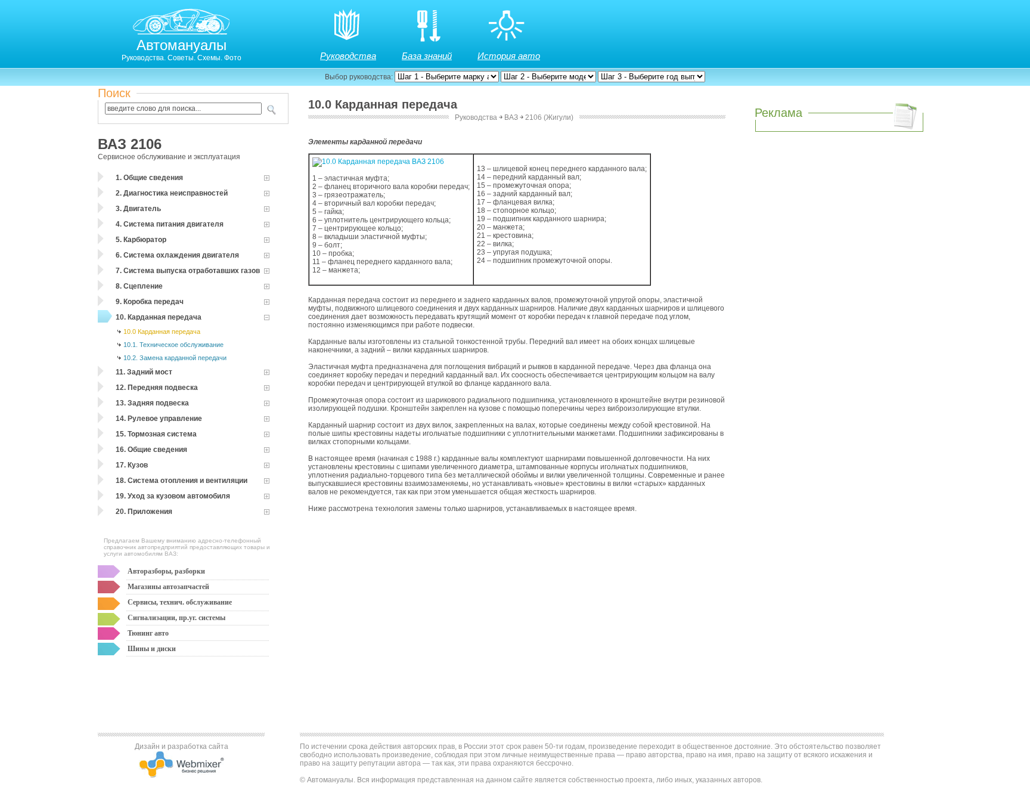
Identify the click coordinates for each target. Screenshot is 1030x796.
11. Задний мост (144, 372)
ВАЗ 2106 (130, 144)
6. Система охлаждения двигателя (177, 255)
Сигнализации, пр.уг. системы (176, 618)
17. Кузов (132, 465)
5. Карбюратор (141, 240)
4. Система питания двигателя (170, 224)
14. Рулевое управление (159, 418)
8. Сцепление (139, 286)
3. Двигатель (138, 209)
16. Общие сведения (151, 449)
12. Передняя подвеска (157, 387)
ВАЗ (511, 117)
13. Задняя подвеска (152, 403)
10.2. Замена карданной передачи (175, 357)
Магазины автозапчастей (168, 587)
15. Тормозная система (156, 434)
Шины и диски (152, 649)
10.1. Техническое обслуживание (173, 344)
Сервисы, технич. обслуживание (180, 602)
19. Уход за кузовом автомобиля (173, 496)
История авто (508, 56)
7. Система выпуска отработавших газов (188, 271)
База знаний (427, 56)
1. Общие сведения (149, 178)
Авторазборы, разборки (166, 571)
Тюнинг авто (148, 633)
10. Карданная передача (158, 317)
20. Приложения (144, 511)
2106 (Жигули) (549, 117)
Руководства (348, 56)
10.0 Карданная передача (161, 331)
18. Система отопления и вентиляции (181, 480)
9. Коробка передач (150, 302)
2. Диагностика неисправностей (172, 193)
